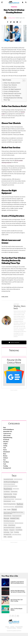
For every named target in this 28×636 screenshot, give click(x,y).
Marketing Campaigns (9, 521)
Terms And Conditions (11, 628)
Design (15, 494)
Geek (4, 447)
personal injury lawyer (9, 527)
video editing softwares (16, 534)
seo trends (18, 527)
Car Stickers (7, 491)
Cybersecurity (8, 494)
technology (6, 532)
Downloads (6, 439)
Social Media (19, 530)
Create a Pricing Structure (12, 91)
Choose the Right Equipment (12, 89)
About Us (7, 626)
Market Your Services (10, 87)
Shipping (6, 530)
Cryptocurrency (7, 433)
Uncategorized (7, 468)
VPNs (5, 536)
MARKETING (14, 518)
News (4, 453)
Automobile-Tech (7, 431)
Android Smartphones (18, 479)
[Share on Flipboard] (14, 22)
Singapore (12, 530)
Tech (4, 460)
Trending (5, 466)
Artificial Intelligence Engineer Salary (10, 486)
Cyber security (6, 435)
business (8, 489)
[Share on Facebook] (7, 22)
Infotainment (6, 451)
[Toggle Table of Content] (23, 80)
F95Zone (13, 501)
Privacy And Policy (19, 626)
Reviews (5, 455)
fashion (20, 504)
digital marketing (10, 497)
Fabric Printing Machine (10, 504)
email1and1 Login (18, 499)
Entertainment (7, 501)
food (5, 509)
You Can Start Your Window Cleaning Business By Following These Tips (13, 98)
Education (5, 441)
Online (5, 525)
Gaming (5, 445)
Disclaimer (19, 628)
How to (5, 449)
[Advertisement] (14, 405)
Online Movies (11, 525)
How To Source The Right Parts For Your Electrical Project (13, 513)
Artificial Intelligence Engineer (9, 484)
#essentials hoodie (8, 479)
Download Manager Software (9, 499)
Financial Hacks (19, 506)
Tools (4, 464)
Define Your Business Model (12, 83)
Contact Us (12, 626)
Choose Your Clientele (10, 85)
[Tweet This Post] (10, 22)
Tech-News (6, 462)
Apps (4, 427)
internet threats (7, 515)
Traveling (16, 532)
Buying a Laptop (16, 488)
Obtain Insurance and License (12, 93)
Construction (14, 491)
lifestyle (6, 518)
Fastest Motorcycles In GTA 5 (9, 506)
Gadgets (5, 443)
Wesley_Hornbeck (12, 17)
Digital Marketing (7, 437)
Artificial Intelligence (8, 429)
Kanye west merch (16, 515)
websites (10, 536)
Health (8, 509)
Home (14, 510)
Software (5, 458)
